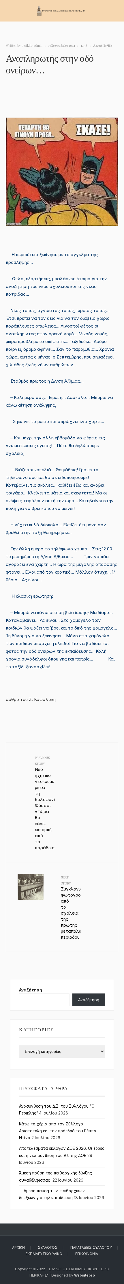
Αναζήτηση (30, 990)
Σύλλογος (47, 1247)
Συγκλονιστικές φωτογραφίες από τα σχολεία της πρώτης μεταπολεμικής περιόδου (70, 907)
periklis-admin (32, 45)
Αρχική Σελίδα (102, 45)
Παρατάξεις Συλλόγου (91, 1247)
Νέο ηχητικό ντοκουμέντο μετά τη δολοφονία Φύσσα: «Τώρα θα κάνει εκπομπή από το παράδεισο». (45, 802)
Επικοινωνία (86, 1254)
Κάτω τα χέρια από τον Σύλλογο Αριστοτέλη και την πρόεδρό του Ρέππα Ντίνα (57, 1131)
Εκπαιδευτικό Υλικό (44, 1254)
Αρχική (18, 1247)
